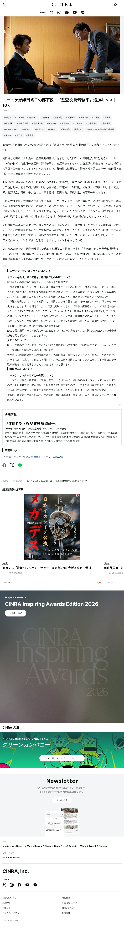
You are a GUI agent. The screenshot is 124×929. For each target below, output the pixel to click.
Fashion (103, 846)
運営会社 (66, 897)
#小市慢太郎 (91, 123)
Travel (92, 846)
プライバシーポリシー (12, 913)
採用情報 (6, 902)
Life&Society (70, 846)
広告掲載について (70, 902)
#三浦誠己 (70, 117)
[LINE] (82, 13)
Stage (48, 846)
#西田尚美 (77, 123)
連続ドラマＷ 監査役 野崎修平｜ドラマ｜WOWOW (34, 456)
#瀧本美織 (64, 123)
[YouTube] (75, 12)
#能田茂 (18, 135)
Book (57, 846)
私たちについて (9, 897)
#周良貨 (7, 135)
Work (83, 846)
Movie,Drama (17, 481)
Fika (4, 857)
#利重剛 (106, 117)
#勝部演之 (78, 129)
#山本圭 (29, 135)
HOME (5, 481)
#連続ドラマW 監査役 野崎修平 (100, 129)
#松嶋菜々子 (22, 123)
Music (5, 846)
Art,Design (18, 846)
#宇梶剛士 (105, 123)
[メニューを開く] (120, 4)
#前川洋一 (39, 129)
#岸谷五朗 (57, 117)
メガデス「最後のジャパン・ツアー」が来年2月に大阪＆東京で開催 (46, 568)
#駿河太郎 (51, 123)
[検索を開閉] (115, 4)
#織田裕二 (26, 129)
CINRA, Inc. (15, 871)
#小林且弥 (83, 117)
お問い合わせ (68, 908)
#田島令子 (65, 129)
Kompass (15, 857)
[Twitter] (51, 13)
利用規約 (66, 913)
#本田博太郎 (37, 123)
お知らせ (6, 908)
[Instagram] (59, 13)
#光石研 (45, 117)
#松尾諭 (95, 117)
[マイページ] (3, 4)
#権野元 (7, 117)
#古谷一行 (52, 129)
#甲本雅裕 (8, 123)
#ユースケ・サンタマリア (26, 117)
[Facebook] (67, 13)
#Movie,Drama (10, 129)
